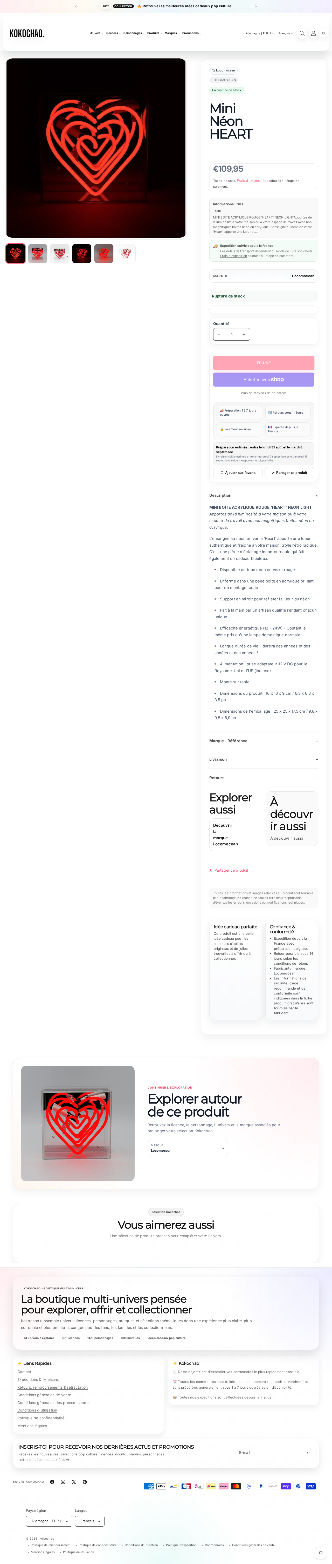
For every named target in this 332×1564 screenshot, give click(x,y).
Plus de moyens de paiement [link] (263, 393)
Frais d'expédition (252, 180)
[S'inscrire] (306, 1453)
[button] (323, 33)
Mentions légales (32, 1425)
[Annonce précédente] (76, 6)
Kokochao (46, 1538)
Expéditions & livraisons (38, 1379)
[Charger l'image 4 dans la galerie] (82, 253)
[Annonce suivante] (256, 6)
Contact (24, 1371)
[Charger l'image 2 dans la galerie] (37, 253)
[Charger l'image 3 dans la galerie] (60, 253)
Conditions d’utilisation (141, 1545)
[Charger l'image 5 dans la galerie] (104, 253)
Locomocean (303, 276)
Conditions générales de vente (44, 1395)
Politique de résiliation (78, 1552)
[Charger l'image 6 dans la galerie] (126, 253)
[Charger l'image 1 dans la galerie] (15, 253)
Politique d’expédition (181, 1545)
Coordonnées (214, 1545)
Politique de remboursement (51, 1545)
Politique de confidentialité (40, 1418)
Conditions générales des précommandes (53, 1402)
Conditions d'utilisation (37, 1410)
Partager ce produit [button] (231, 870)
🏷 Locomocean (223, 70)
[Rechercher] (302, 33)
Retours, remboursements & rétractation (52, 1387)
